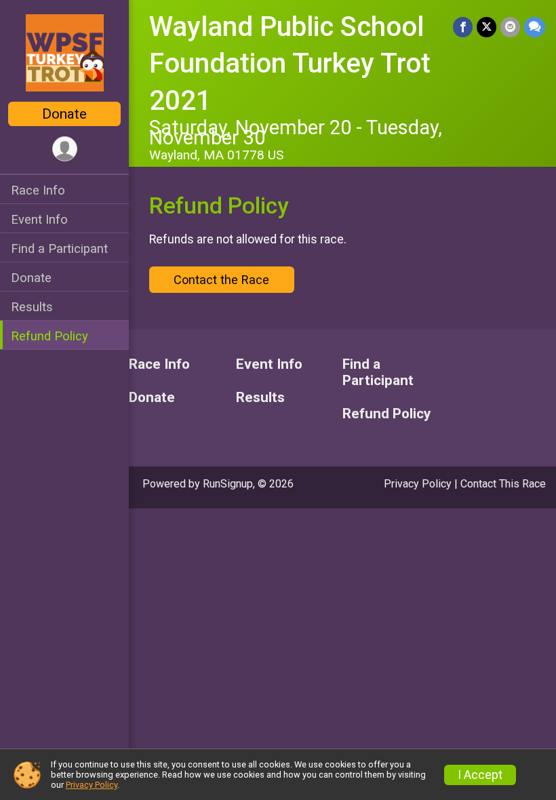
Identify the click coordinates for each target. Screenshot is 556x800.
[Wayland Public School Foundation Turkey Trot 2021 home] (65, 52)
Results (32, 307)
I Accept (480, 775)
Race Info (38, 190)
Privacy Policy (418, 483)
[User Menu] (64, 148)
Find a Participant (59, 248)
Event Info (39, 219)
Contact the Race (221, 280)
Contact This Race (503, 483)
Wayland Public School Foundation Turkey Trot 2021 (290, 64)
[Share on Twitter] (486, 27)
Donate (64, 114)
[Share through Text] (534, 27)
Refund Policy (49, 336)
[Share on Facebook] (463, 27)
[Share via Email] (510, 27)
